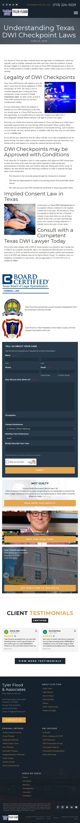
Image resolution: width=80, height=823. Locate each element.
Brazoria (26, 785)
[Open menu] (76, 13)
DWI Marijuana (49, 740)
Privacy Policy (48, 817)
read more (46, 496)
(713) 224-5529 (64, 5)
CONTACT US (14, 720)
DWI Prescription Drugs (52, 743)
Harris (25, 777)
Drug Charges (8, 736)
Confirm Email (63, 375)
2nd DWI (46, 733)
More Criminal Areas (11, 766)
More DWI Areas (49, 755)
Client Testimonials (50, 707)
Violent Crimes (9, 762)
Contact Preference (14, 424)
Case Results (48, 692)
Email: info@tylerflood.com (13, 712)
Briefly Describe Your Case (17, 443)
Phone (8, 367)
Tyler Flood (40, 534)
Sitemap (55, 817)
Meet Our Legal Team (40, 539)
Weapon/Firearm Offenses (13, 755)
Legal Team (47, 688)
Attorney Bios (48, 699)
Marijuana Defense (10, 740)
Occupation (10, 415)
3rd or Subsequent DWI (53, 736)
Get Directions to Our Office (40, 588)
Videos (45, 703)
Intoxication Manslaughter (54, 751)
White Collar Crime (10, 743)
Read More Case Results (40, 503)
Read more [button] (8, 649)
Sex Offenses (8, 747)
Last (42, 363)
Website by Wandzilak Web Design (70, 817)
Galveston (27, 792)
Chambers (27, 796)
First (7, 363)
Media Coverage (49, 711)
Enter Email (45, 375)
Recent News (48, 696)
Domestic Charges (10, 751)
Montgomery (28, 788)
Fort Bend (27, 781)
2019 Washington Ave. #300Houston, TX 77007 (14, 701)
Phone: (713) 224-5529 (11, 705)
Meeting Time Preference (17, 434)
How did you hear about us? (21, 380)
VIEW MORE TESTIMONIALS (40, 661)
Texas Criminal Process (12, 733)
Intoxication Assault (51, 747)
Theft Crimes (8, 758)
